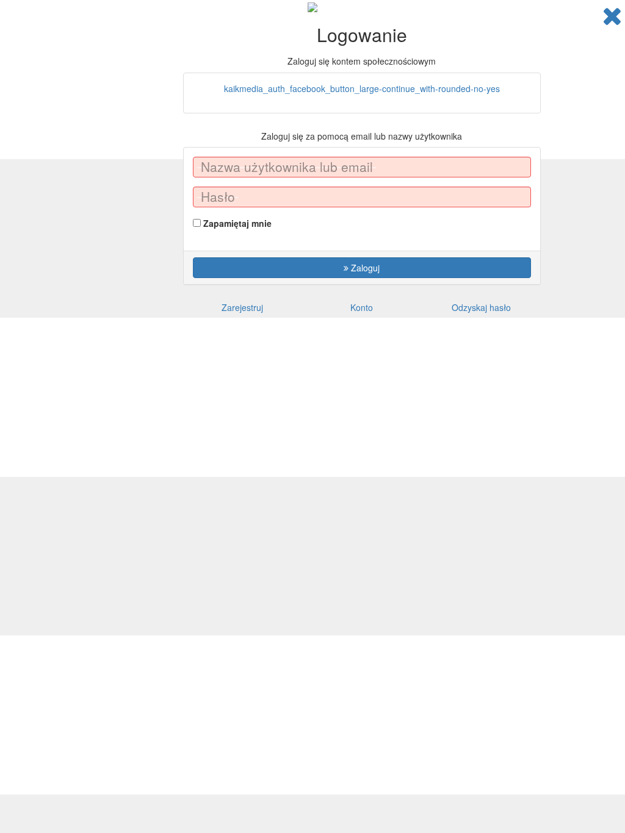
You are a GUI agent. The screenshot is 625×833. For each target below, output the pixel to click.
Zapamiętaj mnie (237, 223)
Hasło (218, 196)
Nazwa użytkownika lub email (287, 166)
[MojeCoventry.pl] (312, 6)
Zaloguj (364, 268)
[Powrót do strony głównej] (612, 16)
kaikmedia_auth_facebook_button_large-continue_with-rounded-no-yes (362, 88)
